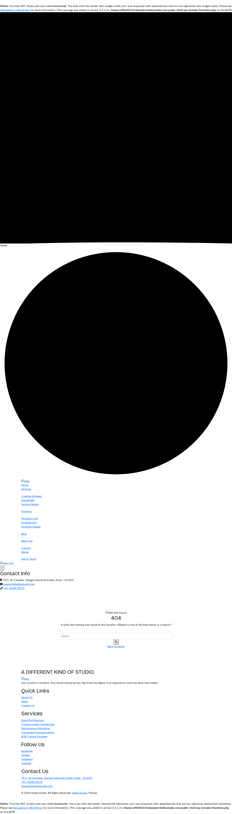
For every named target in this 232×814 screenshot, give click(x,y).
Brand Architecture (32, 720)
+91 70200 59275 (14, 588)
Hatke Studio (80, 793)
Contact (26, 548)
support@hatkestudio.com (19, 584)
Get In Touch (28, 559)
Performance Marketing (35, 728)
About (25, 552)
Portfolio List (29, 522)
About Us (27, 697)
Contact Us (28, 705)
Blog (23, 534)
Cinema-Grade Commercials (38, 724)
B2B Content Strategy (34, 736)
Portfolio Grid (29, 518)
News (24, 701)
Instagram (27, 759)
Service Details (30, 504)
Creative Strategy (31, 496)
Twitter (25, 755)
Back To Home (116, 646)
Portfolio (26, 511)
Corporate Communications (37, 732)
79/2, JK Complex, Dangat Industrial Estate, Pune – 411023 (56, 778)
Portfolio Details (31, 526)
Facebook (27, 751)
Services (26, 489)
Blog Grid (26, 541)
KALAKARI (27, 500)
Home (24, 485)
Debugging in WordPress (15, 10)
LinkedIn (26, 763)
